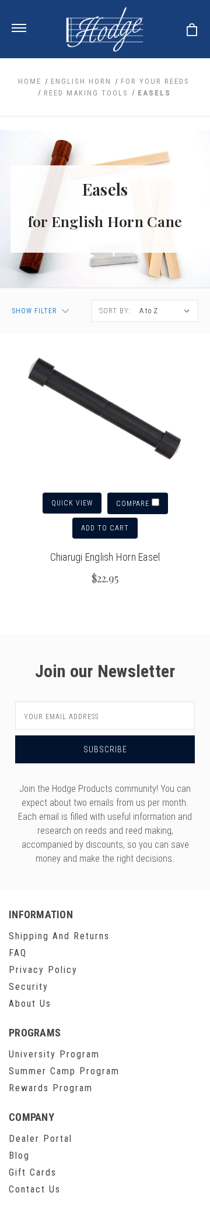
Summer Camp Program (64, 1071)
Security (28, 986)
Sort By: (115, 310)
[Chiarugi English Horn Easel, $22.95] (105, 409)
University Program (54, 1054)
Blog (19, 1155)
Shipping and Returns (59, 936)
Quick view (72, 503)
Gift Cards (33, 1172)
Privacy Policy (43, 969)
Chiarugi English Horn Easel (105, 557)
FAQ (18, 952)
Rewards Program (51, 1087)
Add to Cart (105, 528)
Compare (134, 504)
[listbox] (166, 310)
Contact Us (35, 1189)
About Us (30, 1003)
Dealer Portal (40, 1138)
